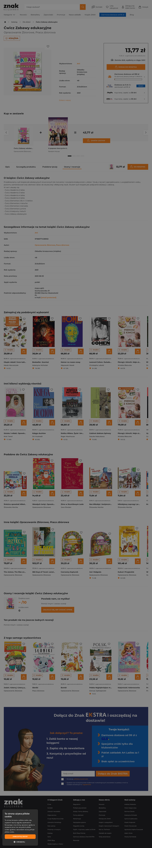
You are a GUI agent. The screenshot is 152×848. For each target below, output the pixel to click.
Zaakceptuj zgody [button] (20, 837)
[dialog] (20, 827)
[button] (20, 841)
